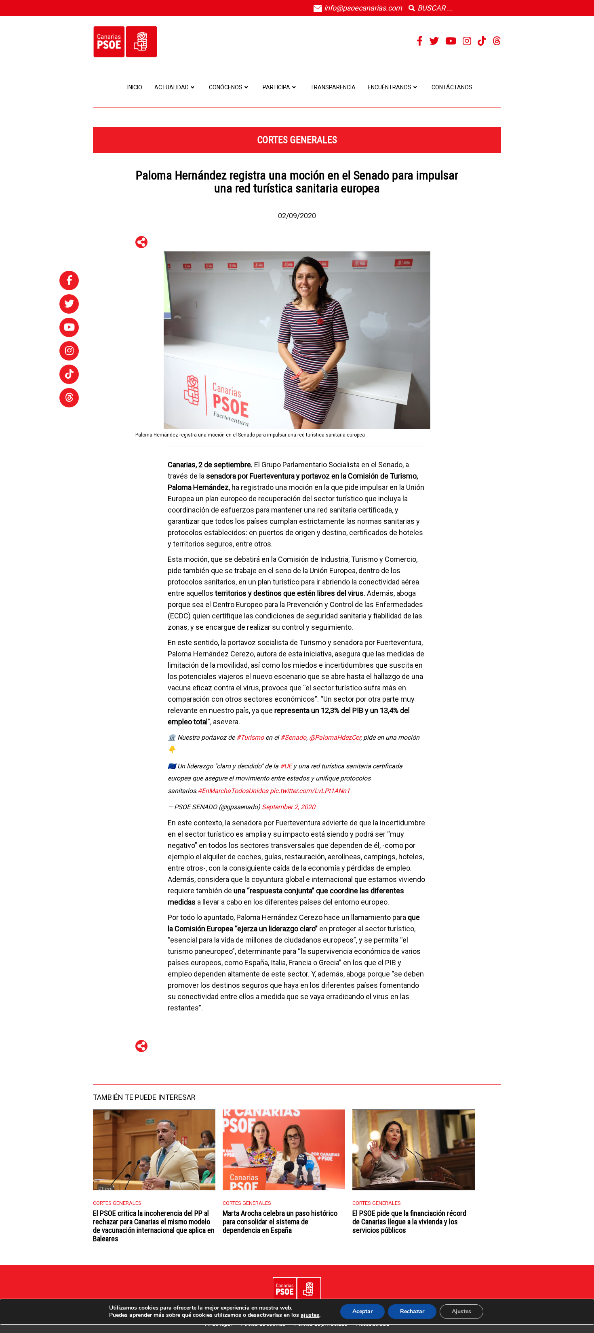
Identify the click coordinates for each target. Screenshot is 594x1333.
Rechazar (412, 1311)
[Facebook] (420, 41)
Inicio (134, 87)
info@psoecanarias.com (362, 8)
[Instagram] (467, 41)
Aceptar (362, 1311)
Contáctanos (452, 87)
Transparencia (333, 87)
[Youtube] (450, 41)
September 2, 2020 (288, 807)
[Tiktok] (482, 41)
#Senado (293, 737)
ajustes (310, 1315)
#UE (286, 766)
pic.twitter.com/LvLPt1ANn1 (310, 791)
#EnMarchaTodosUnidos (233, 791)
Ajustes (461, 1311)
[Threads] (497, 41)
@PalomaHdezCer (334, 737)
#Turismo (250, 737)
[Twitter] (434, 41)
